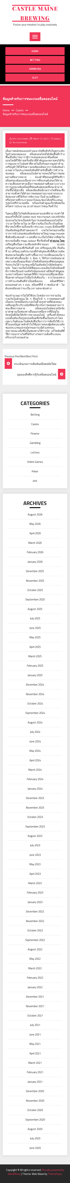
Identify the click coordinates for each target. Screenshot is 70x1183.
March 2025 (35, 656)
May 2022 (35, 959)
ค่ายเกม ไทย (57, 241)
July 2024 (35, 732)
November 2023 (35, 808)
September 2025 (35, 599)
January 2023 (35, 902)
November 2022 (35, 921)
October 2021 (35, 1015)
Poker (35, 471)
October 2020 (35, 1110)
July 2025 (35, 618)
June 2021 (35, 1034)
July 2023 (35, 845)
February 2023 (35, 892)
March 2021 (35, 1063)
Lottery (35, 452)
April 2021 (35, 1053)
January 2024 (35, 789)
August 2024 (35, 722)
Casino (57, 138)
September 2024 (35, 713)
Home (35, 51)
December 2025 (35, 571)
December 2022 (35, 911)
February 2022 (35, 978)
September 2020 (35, 1120)
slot (35, 77)
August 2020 (35, 1129)
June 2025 (35, 628)
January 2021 (35, 1082)
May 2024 (35, 751)
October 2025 (35, 590)
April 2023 (35, 874)
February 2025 (35, 666)
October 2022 (35, 930)
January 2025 (35, 675)
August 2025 (35, 609)
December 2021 (35, 997)
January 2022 (35, 987)
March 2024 (35, 770)
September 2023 (35, 826)
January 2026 (35, 562)
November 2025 (35, 581)
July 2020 (35, 1138)
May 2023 (35, 864)
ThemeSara (55, 1174)
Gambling (35, 69)
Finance (35, 433)
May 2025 (35, 637)
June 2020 (35, 1148)
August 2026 (35, 514)
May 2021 (35, 1044)
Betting (35, 60)
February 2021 (35, 1072)
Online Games (35, 462)
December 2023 (35, 798)
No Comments (20, 142)
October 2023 (35, 817)
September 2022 (35, 940)
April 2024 (35, 760)
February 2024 (35, 779)
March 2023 (35, 883)
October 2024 (35, 703)
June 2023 (35, 855)
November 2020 (35, 1101)
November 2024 (35, 694)
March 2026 (35, 543)
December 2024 (35, 684)
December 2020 (35, 1091)
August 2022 (35, 949)
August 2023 (35, 836)
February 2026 (35, 552)
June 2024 (35, 741)
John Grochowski (20, 138)
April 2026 (35, 533)
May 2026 (35, 524)
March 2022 (35, 968)
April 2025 (35, 647)
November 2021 (35, 1006)
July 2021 (35, 1025)
